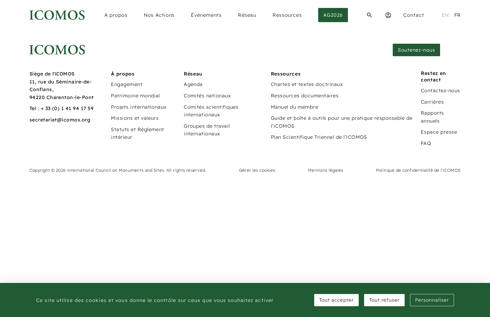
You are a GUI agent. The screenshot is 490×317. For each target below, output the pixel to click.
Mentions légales (325, 170)
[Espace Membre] (388, 15)
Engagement (126, 84)
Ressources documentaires (305, 95)
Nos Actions (159, 15)
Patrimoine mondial (135, 95)
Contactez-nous (440, 90)
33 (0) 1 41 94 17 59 (69, 108)
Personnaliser (432, 300)
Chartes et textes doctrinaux (307, 84)
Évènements (206, 15)
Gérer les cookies (257, 170)
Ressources (287, 15)
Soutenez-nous (416, 50)
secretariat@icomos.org (59, 120)
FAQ (426, 143)
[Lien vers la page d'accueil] (57, 50)
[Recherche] (369, 15)
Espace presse (439, 132)
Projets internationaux (139, 107)
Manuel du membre (294, 107)
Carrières (432, 102)
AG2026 (333, 15)
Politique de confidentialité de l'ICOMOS (418, 170)
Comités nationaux (207, 95)
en (445, 15)
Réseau (247, 15)
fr (457, 15)
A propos (116, 15)
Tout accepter (336, 300)
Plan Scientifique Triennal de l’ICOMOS (319, 137)
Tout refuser (384, 300)
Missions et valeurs (135, 118)
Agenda (193, 84)
